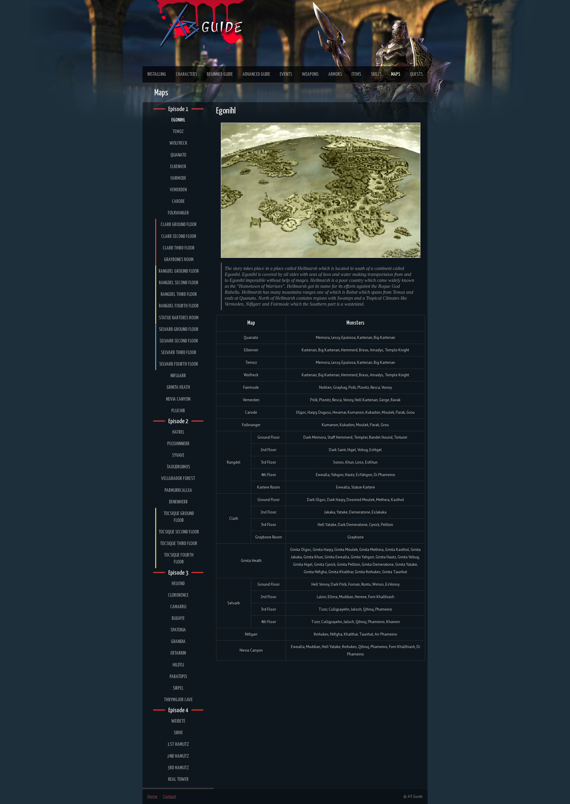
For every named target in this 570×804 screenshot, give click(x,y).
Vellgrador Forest (178, 478)
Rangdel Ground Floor (179, 271)
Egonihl (178, 120)
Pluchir (178, 410)
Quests (416, 74)
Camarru (178, 606)
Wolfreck (178, 143)
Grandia (178, 641)
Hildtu (178, 665)
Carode (178, 201)
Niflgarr (178, 375)
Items (356, 74)
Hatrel (178, 432)
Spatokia (178, 630)
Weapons (310, 74)
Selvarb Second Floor (178, 341)
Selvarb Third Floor (178, 352)
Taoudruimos (178, 467)
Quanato (178, 155)
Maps (395, 74)
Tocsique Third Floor (178, 543)
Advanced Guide (256, 74)
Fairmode (178, 178)
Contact (169, 796)
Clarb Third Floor (178, 248)
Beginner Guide (220, 74)
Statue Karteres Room (179, 317)
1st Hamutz (178, 744)
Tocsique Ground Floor (179, 517)
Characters (186, 74)
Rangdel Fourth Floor (179, 306)
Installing (156, 74)
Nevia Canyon (178, 399)
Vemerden (178, 189)
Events (286, 74)
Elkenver (178, 166)
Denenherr (178, 502)
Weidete (178, 721)
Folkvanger (178, 213)
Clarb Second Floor (178, 236)
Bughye (178, 618)
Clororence (178, 595)
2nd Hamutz (178, 756)
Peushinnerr (178, 443)
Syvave (178, 455)
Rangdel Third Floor (179, 294)
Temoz (178, 131)
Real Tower (178, 779)
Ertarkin (178, 653)
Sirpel (178, 688)
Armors (335, 74)
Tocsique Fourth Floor (179, 559)
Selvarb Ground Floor (178, 329)
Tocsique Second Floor (179, 532)
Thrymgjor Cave (178, 699)
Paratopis (178, 676)
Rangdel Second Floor (178, 282)
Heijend (178, 583)
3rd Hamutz (178, 767)
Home (152, 796)
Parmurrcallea (178, 490)
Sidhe (178, 732)
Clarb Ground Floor (179, 224)
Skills (376, 74)
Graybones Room (179, 259)
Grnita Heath (178, 387)
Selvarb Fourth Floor (178, 364)
